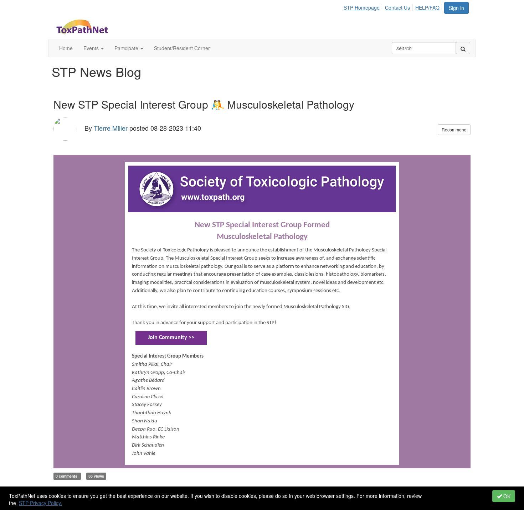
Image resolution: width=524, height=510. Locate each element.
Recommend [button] (454, 129)
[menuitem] (363, 6)
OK (506, 496)
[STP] (262, 188)
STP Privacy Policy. (40, 502)
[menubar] (393, 6)
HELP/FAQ (427, 7)
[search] (463, 48)
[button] (93, 48)
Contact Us (397, 7)
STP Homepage (362, 7)
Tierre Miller (111, 127)
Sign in (456, 7)
